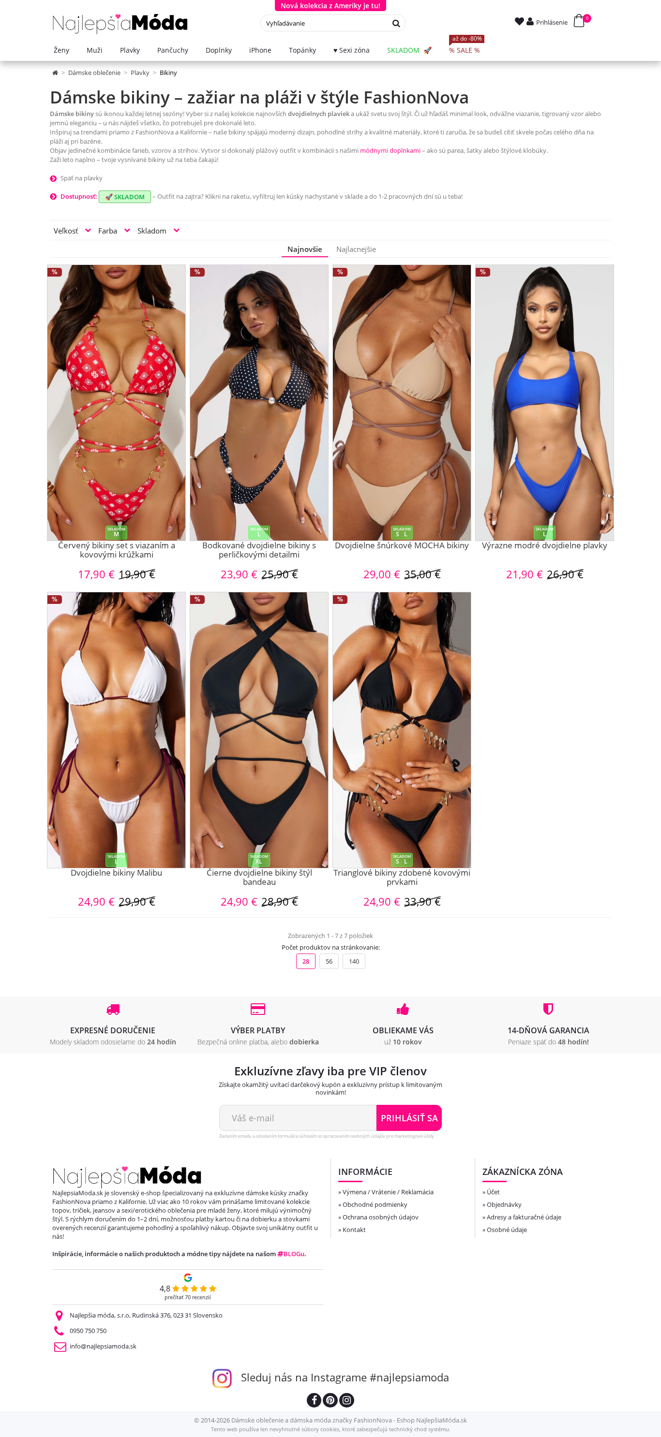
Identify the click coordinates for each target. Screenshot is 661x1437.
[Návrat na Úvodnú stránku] (56, 72)
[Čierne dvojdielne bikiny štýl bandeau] (259, 730)
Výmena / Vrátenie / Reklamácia (388, 1192)
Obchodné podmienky (375, 1204)
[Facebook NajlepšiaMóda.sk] (314, 1401)
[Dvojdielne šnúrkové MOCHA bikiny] (402, 403)
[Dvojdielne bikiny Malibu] (116, 730)
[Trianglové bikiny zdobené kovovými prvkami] (402, 730)
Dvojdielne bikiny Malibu (116, 873)
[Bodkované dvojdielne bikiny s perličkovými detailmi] (259, 403)
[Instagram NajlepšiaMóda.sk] (346, 1401)
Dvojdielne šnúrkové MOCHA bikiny (402, 546)
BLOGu (294, 1253)
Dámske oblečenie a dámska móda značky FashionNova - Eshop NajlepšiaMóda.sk (349, 1420)
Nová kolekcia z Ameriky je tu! (330, 5)
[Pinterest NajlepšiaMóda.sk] (330, 1401)
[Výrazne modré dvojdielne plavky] (545, 403)
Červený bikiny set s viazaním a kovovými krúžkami (116, 550)
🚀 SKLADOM (125, 196)
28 (305, 961)
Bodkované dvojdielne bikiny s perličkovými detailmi (259, 550)
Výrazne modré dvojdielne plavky (544, 546)
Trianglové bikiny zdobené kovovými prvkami (401, 877)
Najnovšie (304, 249)
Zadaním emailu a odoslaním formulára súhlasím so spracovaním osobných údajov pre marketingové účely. (327, 1136)
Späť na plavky (81, 178)
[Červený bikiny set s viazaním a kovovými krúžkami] (116, 403)
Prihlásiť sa (409, 1118)
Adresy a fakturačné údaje (524, 1217)
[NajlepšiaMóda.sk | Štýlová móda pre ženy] (120, 24)
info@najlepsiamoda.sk (103, 1346)
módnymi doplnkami (390, 150)
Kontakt (354, 1229)
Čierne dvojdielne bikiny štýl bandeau (259, 877)
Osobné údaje (507, 1229)
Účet (493, 1192)
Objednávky (504, 1204)
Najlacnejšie (356, 249)
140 (354, 961)
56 (329, 961)
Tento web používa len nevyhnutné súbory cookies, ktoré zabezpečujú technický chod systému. (331, 1429)
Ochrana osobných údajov (381, 1217)
